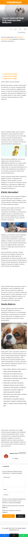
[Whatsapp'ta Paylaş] (23, 535)
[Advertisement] (14, 58)
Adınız (5, 489)
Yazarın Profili (22, 453)
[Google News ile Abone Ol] (21, 32)
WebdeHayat (14, 2)
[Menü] (2, 2)
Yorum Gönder (8, 516)
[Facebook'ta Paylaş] (4, 535)
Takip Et (16, 458)
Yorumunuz (6, 477)
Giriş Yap (20, 516)
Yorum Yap (6, 466)
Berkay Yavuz (14, 453)
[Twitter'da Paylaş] (14, 535)
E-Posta (6, 495)
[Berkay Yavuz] (6, 456)
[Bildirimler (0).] (26, 2)
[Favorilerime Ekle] (11, 29)
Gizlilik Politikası (14, 533)
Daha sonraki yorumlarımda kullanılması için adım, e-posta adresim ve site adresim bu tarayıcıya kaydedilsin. (13, 500)
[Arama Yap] (23, 2)
